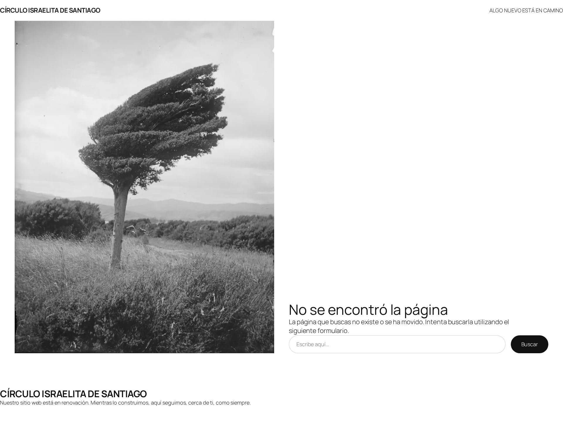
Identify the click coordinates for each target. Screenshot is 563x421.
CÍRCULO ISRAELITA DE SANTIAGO (50, 10)
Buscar (529, 344)
